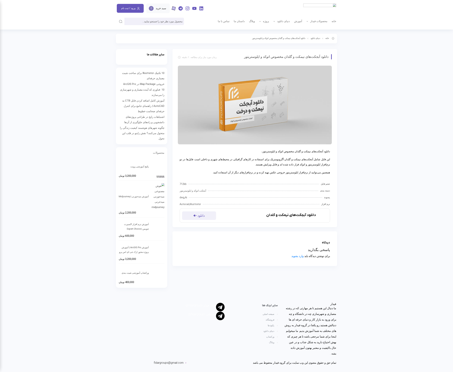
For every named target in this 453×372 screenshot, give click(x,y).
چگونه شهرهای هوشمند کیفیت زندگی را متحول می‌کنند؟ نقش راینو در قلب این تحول (142, 133)
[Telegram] (180, 8)
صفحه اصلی (268, 314)
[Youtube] (194, 8)
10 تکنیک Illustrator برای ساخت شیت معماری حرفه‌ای (143, 75)
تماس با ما (224, 21)
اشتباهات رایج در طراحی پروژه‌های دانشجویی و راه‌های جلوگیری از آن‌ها (144, 119)
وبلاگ (252, 21)
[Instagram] (187, 8)
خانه (334, 21)
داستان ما (239, 21)
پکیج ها (271, 325)
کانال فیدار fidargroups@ (201, 305)
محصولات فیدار (318, 21)
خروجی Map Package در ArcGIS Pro (143, 84)
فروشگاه (270, 319)
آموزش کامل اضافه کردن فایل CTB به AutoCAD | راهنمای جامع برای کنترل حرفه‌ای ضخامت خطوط (143, 106)
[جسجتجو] (120, 21)
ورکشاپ (270, 336)
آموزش (298, 21)
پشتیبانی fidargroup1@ (202, 314)
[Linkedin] (201, 8)
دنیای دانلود (283, 21)
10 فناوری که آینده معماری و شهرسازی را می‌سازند (142, 92)
